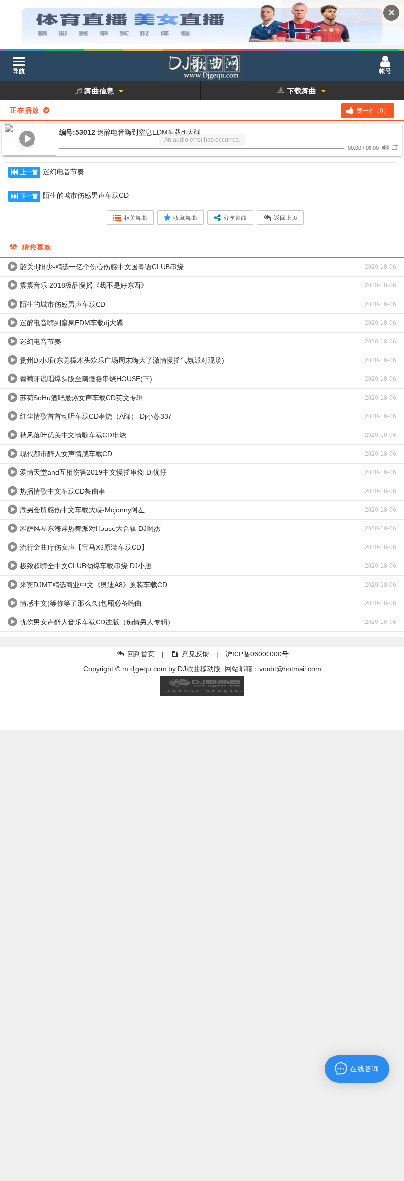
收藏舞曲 (185, 218)
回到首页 (141, 654)
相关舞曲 (135, 218)
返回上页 (286, 218)
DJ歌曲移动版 (199, 669)
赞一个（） (372, 110)
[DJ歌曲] (202, 69)
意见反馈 (195, 654)
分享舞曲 (235, 218)
